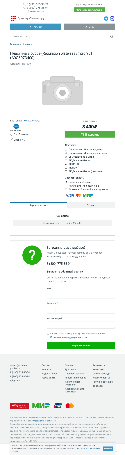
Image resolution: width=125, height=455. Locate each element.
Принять (108, 448)
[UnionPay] (58, 405)
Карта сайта (48, 377)
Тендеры (98, 385)
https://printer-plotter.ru (44, 420)
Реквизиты (99, 365)
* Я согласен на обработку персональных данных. (78, 335)
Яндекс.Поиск (49, 373)
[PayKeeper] (19, 405)
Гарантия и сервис (75, 377)
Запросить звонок (81, 345)
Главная (14, 44)
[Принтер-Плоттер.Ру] (27, 18)
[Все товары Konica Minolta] (35, 127)
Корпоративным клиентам (74, 390)
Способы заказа (74, 373)
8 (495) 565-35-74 (37, 4)
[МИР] (41, 405)
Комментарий (54, 318)
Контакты (98, 369)
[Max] (112, 18)
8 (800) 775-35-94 (37, 7)
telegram (15, 380)
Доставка (70, 369)
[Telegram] (106, 18)
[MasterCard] (70, 405)
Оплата (69, 365)
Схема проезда (101, 373)
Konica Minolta (32, 120)
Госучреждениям (103, 381)
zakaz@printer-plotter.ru (90, 4)
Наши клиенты (101, 377)
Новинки (27, 44)
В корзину (91, 134)
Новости (46, 369)
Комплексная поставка (72, 383)
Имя (49, 288)
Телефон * (52, 303)
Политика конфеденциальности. (68, 337)
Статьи (45, 365)
